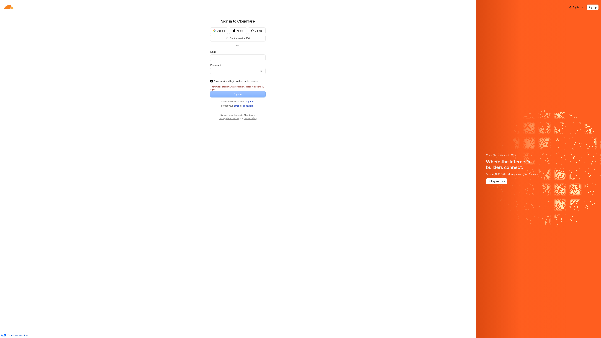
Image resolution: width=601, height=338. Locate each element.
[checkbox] (211, 81)
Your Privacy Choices (18, 335)
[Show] (261, 71)
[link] (250, 101)
